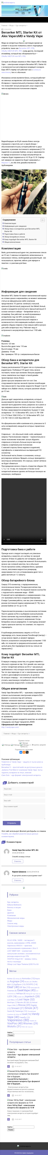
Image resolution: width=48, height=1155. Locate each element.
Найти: (10, 1032)
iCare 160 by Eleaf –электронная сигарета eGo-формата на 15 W (21, 1106)
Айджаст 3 (5, 163)
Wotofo (14, 1026)
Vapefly (25, 1017)
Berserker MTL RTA (26, 48)
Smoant (17, 1008)
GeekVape (26, 990)
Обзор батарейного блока (14, 237)
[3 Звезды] (15, 745)
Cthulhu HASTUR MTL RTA (11, 51)
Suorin (11, 1011)
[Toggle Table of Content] (41, 220)
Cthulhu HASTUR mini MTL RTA (13, 56)
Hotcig (29, 994)
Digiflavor (20, 984)
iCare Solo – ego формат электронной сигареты (21, 775)
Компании (11, 915)
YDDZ (24, 1027)
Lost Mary (12, 1000)
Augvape (17, 981)
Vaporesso (18, 1020)
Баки (9, 910)
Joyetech (32, 996)
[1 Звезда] (24, 743)
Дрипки (10, 913)
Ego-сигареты (13, 902)
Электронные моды (15, 926)
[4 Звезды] (24, 745)
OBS (29, 1002)
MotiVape (12, 1002)
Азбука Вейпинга (14, 905)
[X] (27, 752)
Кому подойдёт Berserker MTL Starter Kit (20, 239)
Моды (9, 921)
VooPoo (15, 1023)
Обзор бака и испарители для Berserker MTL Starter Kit (22, 230)
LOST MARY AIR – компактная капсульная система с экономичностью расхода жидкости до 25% (23, 953)
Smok (31, 1008)
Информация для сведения (15, 226)
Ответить (17, 861)
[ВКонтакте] (21, 752)
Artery (19, 979)
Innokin (20, 997)
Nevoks (21, 1002)
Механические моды (16, 918)
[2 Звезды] (6, 745)
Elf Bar (25, 987)
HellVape (20, 994)
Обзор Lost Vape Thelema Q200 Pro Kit (23, 964)
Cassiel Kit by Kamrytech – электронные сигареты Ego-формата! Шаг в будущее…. (23, 1081)
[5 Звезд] (30, 745)
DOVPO (32, 984)
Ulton (18, 1014)
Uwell (26, 1014)
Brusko (28, 982)
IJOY (12, 996)
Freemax (12, 991)
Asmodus (28, 978)
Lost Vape (26, 999)
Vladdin (33, 1021)
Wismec (30, 1023)
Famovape (34, 987)
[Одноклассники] (24, 752)
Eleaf (13, 987)
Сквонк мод (12, 923)
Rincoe (24, 1005)
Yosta (30, 1027)
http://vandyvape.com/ (10, 727)
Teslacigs (21, 1011)
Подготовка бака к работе (14, 234)
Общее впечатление (12, 242)
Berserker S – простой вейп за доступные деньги (21, 767)
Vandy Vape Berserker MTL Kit (25, 850)
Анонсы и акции (14, 907)
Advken (11, 979)
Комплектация (10, 223)
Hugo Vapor (36, 994)
